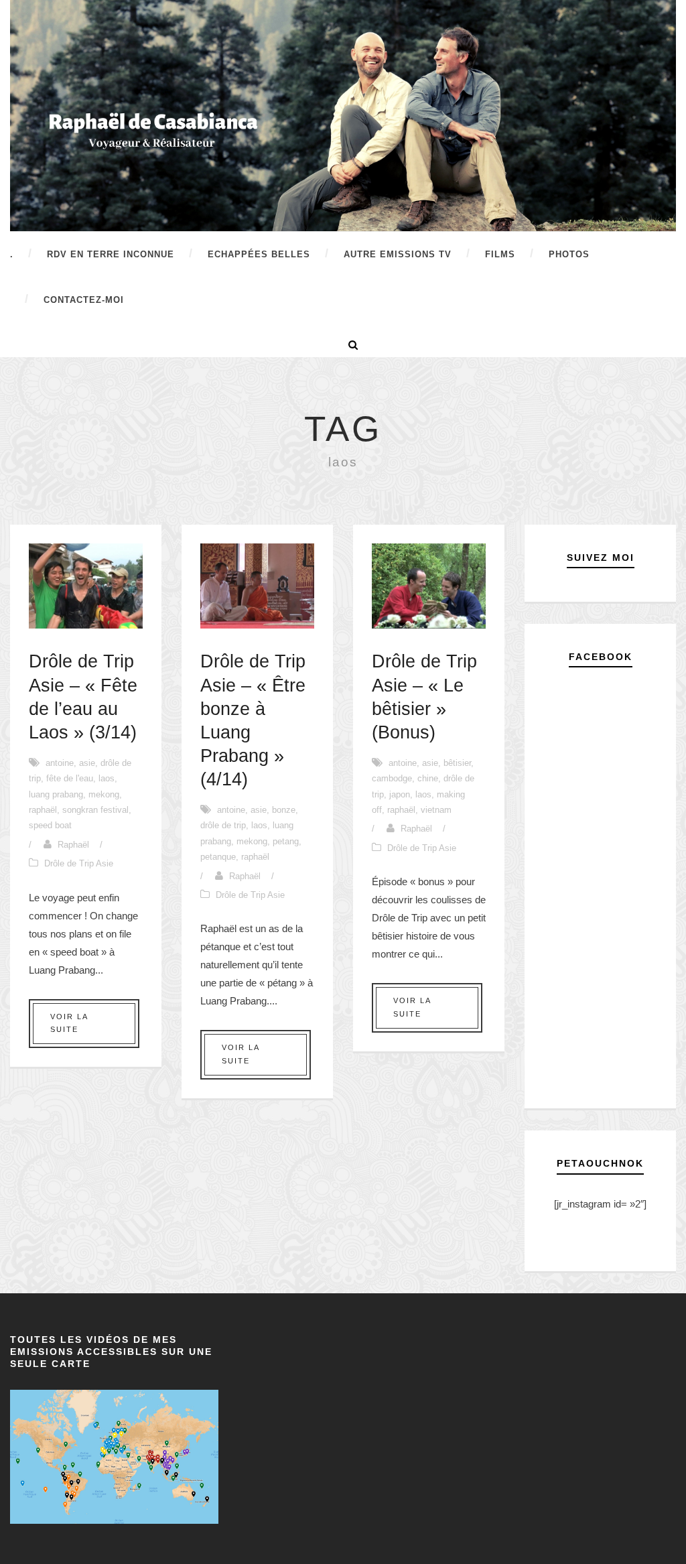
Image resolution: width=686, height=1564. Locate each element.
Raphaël (73, 845)
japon (399, 794)
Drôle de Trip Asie (78, 863)
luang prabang (56, 794)
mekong (103, 794)
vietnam (436, 810)
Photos (569, 254)
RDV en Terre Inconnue (110, 254)
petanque (218, 857)
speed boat (50, 825)
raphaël (43, 810)
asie (87, 763)
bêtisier (457, 763)
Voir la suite (69, 1023)
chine (427, 778)
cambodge (392, 778)
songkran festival (95, 810)
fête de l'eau (69, 778)
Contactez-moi (84, 300)
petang (286, 841)
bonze (283, 810)
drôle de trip (223, 825)
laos (106, 778)
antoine (60, 763)
